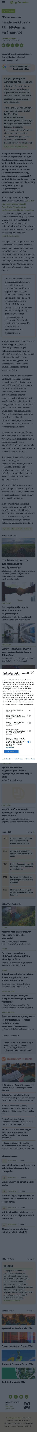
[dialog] (18, 716)
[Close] (33, 673)
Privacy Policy (30, 759)
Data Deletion (6, 759)
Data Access (18, 759)
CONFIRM (11, 751)
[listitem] (18, 710)
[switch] (29, 716)
